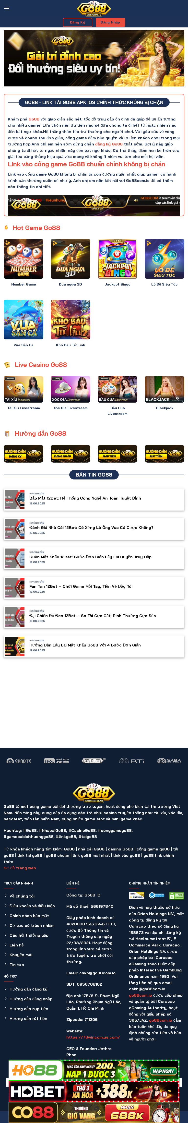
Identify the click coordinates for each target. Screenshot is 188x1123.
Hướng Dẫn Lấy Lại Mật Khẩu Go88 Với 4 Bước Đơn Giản (85, 645)
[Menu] (7, 8)
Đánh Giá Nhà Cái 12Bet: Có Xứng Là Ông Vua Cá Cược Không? (91, 527)
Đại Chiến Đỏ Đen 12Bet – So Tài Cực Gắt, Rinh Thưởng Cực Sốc (92, 615)
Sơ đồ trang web (20, 867)
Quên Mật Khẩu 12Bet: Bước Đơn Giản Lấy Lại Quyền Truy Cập (90, 556)
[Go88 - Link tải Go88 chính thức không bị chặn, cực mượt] (94, 8)
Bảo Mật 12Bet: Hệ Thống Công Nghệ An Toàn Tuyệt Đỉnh (85, 498)
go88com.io (140, 995)
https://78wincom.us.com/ (93, 1037)
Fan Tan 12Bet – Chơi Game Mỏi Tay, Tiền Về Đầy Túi (80, 586)
